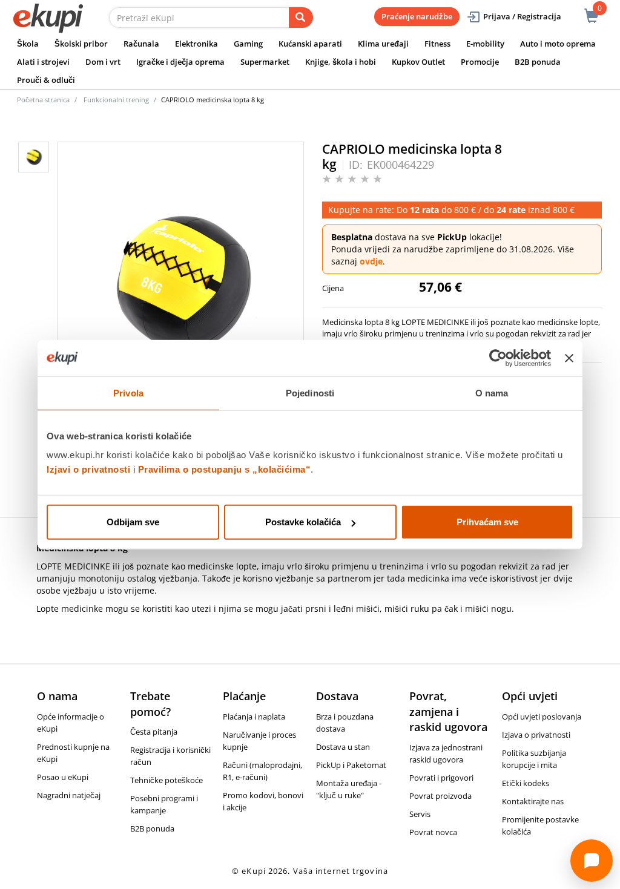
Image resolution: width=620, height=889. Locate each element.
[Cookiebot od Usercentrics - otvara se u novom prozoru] (498, 358)
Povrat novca (433, 832)
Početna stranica (43, 99)
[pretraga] (301, 17)
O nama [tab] (492, 392)
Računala (141, 43)
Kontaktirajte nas (533, 801)
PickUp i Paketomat (351, 764)
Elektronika (196, 43)
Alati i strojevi (43, 61)
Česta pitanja (153, 731)
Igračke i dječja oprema (180, 61)
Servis (419, 814)
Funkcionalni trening (116, 99)
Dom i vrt (102, 61)
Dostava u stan (343, 746)
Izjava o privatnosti (536, 734)
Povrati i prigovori (441, 777)
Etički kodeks (525, 783)
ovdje (371, 261)
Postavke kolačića (303, 522)
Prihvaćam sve (487, 522)
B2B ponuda (538, 61)
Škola (28, 43)
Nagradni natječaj (69, 795)
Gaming (248, 43)
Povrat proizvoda (440, 795)
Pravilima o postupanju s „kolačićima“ (224, 469)
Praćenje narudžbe (416, 16)
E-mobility (485, 43)
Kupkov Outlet (418, 61)
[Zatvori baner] (569, 357)
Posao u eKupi (62, 777)
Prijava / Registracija (522, 16)
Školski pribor (81, 43)
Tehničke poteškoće (166, 780)
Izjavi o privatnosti (88, 469)
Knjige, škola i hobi (340, 61)
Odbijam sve (133, 522)
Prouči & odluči (46, 79)
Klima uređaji (383, 43)
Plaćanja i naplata (254, 716)
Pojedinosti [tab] (310, 392)
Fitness (437, 43)
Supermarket (264, 61)
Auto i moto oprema (558, 43)
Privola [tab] (128, 392)
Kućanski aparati (310, 43)
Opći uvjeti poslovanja (541, 716)
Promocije (480, 61)
